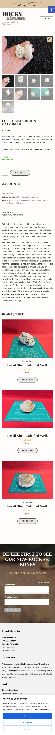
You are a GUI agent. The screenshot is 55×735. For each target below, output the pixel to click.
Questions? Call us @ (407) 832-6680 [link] (27, 3)
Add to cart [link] (27, 380)
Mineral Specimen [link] (19, 197)
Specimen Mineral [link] (16, 203)
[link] (51, 9)
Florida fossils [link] (25, 200)
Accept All (27, 716)
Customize (27, 723)
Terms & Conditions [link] (10, 690)
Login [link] (25, 5)
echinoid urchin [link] (13, 200)
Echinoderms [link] (32, 197)
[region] (27, 715)
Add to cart (20, 173)
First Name (9, 585)
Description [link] (7, 212)
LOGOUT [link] (33, 5)
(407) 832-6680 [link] (8, 647)
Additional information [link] (13, 215)
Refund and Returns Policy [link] (13, 693)
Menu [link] (47, 18)
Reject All (27, 730)
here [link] (14, 651)
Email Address (12, 597)
